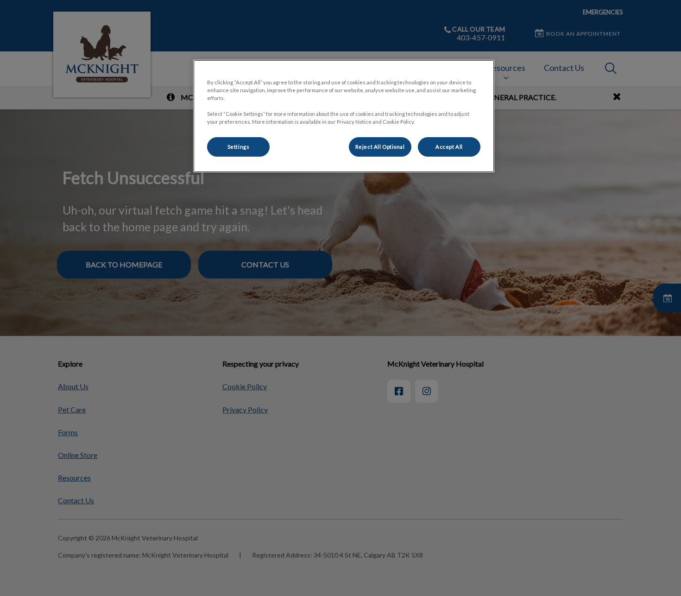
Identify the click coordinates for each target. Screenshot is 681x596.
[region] (343, 116)
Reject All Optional (380, 147)
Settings (238, 147)
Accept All (449, 147)
